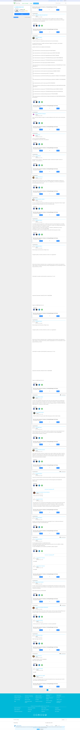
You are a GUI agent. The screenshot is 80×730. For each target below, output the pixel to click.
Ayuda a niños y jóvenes (45, 709)
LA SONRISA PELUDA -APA (19, 7)
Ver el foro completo (27, 17)
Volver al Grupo (16, 17)
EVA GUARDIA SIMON (39, 397)
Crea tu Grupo (27, 697)
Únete (22, 14)
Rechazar (42, 729)
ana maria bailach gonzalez (40, 449)
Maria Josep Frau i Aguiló (40, 675)
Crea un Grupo (36, 3)
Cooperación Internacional (18, 711)
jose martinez (37, 134)
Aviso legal (37, 699)
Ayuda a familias (43, 707)
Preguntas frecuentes (38, 697)
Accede (40, 9)
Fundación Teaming (17, 697)
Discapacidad (30, 709)
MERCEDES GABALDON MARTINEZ (41, 15)
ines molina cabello (38, 37)
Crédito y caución (59, 699)
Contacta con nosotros (38, 701)
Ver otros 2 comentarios (49, 554)
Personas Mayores (58, 709)
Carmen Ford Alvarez (39, 176)
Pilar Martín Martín (38, 220)
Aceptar (38, 729)
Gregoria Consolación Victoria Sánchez (43, 492)
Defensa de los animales (31, 707)
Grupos (31, 3)
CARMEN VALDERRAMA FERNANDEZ (41, 607)
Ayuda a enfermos (17, 709)
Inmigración (43, 711)
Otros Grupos (57, 711)
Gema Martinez (38, 155)
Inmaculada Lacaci (38, 427)
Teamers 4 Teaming (49, 700)
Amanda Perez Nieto (39, 635)
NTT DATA (58, 697)
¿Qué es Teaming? (25, 3)
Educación (29, 711)
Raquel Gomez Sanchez (39, 582)
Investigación (57, 707)
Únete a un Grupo (27, 699)
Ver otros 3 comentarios (49, 489)
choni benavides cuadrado (39, 199)
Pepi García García (38, 655)
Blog (15, 701)
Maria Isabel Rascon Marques (40, 113)
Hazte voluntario (48, 702)
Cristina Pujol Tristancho (40, 557)
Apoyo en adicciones (17, 707)
